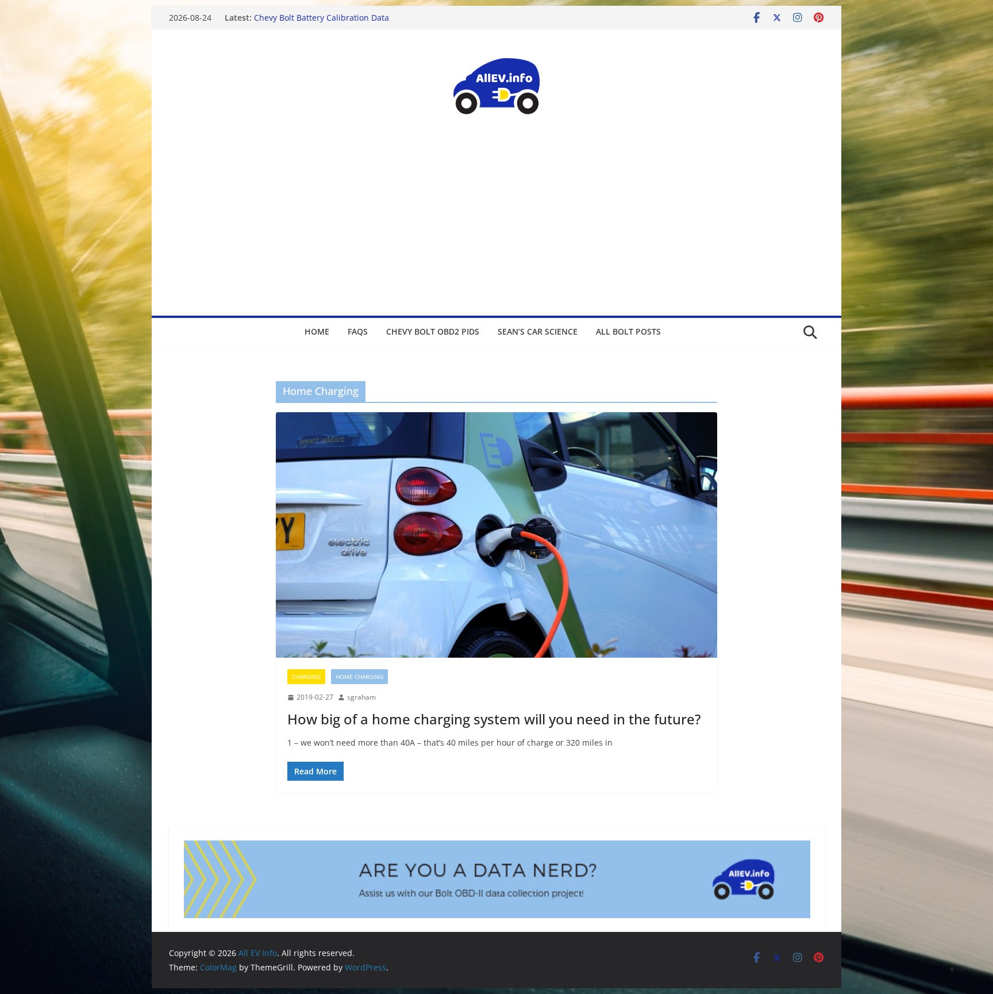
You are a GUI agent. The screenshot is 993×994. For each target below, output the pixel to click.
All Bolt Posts (628, 331)
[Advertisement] (496, 229)
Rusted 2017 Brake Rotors (303, 17)
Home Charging (359, 677)
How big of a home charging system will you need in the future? (494, 718)
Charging (306, 677)
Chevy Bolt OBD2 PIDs (432, 331)
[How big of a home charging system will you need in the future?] (496, 535)
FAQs (358, 331)
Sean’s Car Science (538, 331)
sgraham (361, 697)
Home (317, 331)
